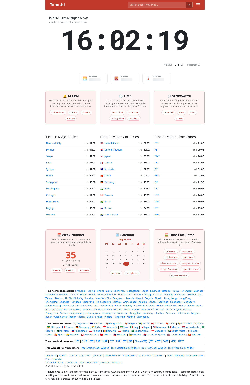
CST (157, 188)
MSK (173, 341)
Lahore (153, 301)
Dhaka (100, 291)
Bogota (149, 298)
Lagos (145, 291)
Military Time (117, 118)
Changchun (60, 309)
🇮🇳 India (96, 327)
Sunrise (63, 355)
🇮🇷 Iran (124, 327)
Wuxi (155, 309)
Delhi (92, 294)
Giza (162, 309)
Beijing (50, 208)
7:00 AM (73, 112)
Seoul (138, 294)
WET (157, 214)
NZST (181, 341)
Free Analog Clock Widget (95, 348)
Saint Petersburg (90, 305)
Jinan (169, 309)
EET (156, 208)
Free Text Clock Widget (153, 348)
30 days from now (190, 263)
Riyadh (158, 298)
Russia (106, 208)
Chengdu (187, 291)
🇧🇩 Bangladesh (114, 323)
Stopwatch (168, 112)
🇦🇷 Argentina (80, 323)
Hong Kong (52, 201)
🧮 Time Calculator (179, 235)
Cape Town (75, 309)
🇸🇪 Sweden (72, 334)
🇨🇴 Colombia (185, 323)
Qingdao (76, 301)
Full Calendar (132, 273)
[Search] (189, 5)
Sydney (50, 169)
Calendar (105, 362)
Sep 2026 (116, 273)
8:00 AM (86, 112)
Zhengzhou (51, 313)
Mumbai (198, 291)
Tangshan (119, 316)
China (105, 175)
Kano (191, 305)
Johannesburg (53, 305)
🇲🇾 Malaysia (159, 327)
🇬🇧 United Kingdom (154, 334)
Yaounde (171, 313)
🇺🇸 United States (176, 334)
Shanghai (80, 291)
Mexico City (194, 294)
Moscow (50, 214)
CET (157, 162)
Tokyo (49, 156)
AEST (157, 175)
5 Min (192, 112)
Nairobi (146, 309)
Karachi (74, 294)
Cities (170, 355)
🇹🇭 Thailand (119, 334)
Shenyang (88, 301)
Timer (181, 112)
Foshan (59, 298)
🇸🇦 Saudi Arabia (140, 330)
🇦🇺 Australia (96, 323)
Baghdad (64, 301)
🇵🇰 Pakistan (62, 330)
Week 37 (70, 270)
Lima (130, 294)
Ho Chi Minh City (74, 298)
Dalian (182, 305)
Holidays (117, 362)
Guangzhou (133, 291)
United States (109, 143)
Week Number (113, 355)
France (106, 162)
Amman (64, 313)
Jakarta (100, 294)
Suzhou (117, 301)
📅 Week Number (70, 235)
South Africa (109, 214)
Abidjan (143, 301)
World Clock (117, 112)
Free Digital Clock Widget (124, 348)
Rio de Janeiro (103, 301)
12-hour (168, 64)
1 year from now (191, 269)
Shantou (159, 313)
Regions (179, 355)
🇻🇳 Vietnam (194, 334)
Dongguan (149, 294)
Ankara (151, 305)
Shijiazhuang (77, 313)
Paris (49, 162)
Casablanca (60, 316)
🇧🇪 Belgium (130, 323)
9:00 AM (71, 118)
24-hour (179, 64)
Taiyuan (178, 309)
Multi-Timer (144, 355)
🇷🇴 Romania (109, 330)
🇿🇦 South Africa (176, 330)
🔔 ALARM (71, 96)
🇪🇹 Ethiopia (53, 327)
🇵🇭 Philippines (79, 330)
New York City (53, 143)
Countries (159, 355)
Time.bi (58, 366)
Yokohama (183, 313)
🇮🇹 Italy (134, 327)
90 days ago (171, 257)
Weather (97, 355)
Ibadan (72, 316)
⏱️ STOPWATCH (179, 96)
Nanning (148, 313)
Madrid (131, 316)
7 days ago (171, 251)
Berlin (81, 316)
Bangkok (111, 294)
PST (157, 149)
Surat (127, 309)
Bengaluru (118, 298)
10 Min (179, 118)
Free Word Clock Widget (181, 348)
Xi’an (159, 294)
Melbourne (171, 305)
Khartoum (139, 305)
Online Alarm (57, 112)
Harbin (118, 305)
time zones (66, 341)
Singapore (51, 182)
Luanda (130, 298)
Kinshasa (155, 291)
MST (157, 201)
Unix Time (133, 112)
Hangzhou (180, 294)
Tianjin (83, 294)
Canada (106, 195)
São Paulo (62, 294)
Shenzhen (119, 291)
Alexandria (107, 305)
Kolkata (108, 309)
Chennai (97, 309)
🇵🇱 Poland (94, 330)
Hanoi (139, 298)
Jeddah (87, 309)
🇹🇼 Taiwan (105, 334)
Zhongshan (135, 313)
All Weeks (84, 270)
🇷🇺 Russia (123, 330)
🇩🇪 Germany (82, 327)
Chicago (50, 195)
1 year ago (188, 257)
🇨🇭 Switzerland (89, 334)
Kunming (122, 313)
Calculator (134, 118)
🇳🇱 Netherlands (190, 327)
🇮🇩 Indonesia (110, 327)
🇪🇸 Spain (59, 334)
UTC (157, 195)
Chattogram (93, 313)
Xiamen (118, 309)
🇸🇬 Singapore (158, 330)
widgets (55, 348)
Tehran (49, 298)
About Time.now (89, 362)
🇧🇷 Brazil (144, 323)
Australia (107, 169)
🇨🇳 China (170, 323)
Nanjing (168, 294)
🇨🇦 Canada (157, 323)
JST (156, 169)
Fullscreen (193, 64)
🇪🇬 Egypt (199, 323)
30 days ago (187, 251)
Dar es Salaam (71, 305)
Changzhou (143, 316)
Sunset (73, 355)
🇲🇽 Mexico (174, 327)
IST (156, 182)
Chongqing (51, 301)
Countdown (129, 355)
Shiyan (99, 316)
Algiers (108, 316)
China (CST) (141, 341)
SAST (165, 341)
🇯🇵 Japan (145, 327)
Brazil (105, 201)
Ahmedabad (130, 301)
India (105, 188)
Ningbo (195, 313)
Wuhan (122, 294)
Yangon (136, 309)
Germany (107, 182)
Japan (105, 156)
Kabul (187, 309)
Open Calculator (179, 275)
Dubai (49, 175)
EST (156, 143)
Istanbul (166, 291)
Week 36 (57, 270)
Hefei (160, 305)
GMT (157, 156)
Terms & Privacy (54, 362)
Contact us (71, 362)
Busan (48, 316)
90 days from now (168, 269)
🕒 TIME (125, 96)
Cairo (109, 291)
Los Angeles (52, 188)
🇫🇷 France (67, 327)
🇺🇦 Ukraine (135, 334)
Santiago (163, 301)
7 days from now (168, 263)
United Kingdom (111, 149)
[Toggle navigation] (198, 4)
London (50, 149)
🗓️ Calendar (124, 235)
